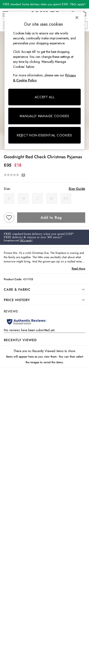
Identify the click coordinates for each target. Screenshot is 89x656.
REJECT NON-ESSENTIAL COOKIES (44, 135)
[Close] (77, 17)
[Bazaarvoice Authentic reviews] (26, 321)
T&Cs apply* (26, 240)
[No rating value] (12, 175)
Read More (78, 268)
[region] (45, 80)
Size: (7, 188)
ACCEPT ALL (45, 97)
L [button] (37, 198)
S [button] (9, 198)
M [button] (23, 198)
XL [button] (51, 198)
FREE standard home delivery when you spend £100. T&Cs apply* (44, 4)
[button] (44, 289)
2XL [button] (66, 198)
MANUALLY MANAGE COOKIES (44, 116)
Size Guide (77, 188)
